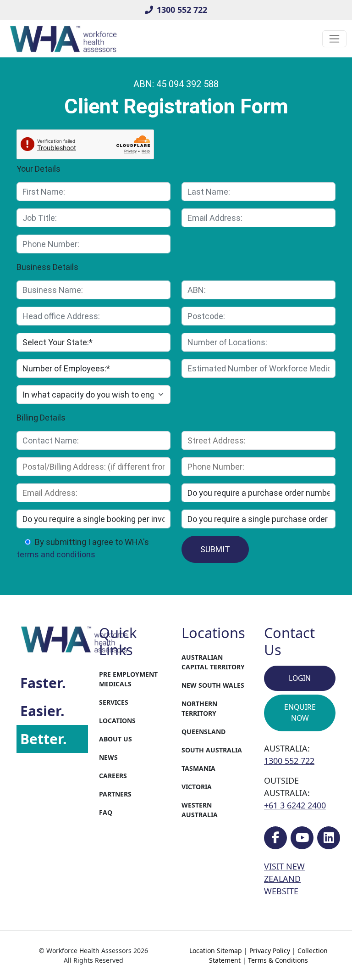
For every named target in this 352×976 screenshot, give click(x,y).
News (108, 757)
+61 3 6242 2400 (295, 805)
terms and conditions (55, 554)
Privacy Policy (269, 950)
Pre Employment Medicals (128, 679)
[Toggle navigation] (334, 38)
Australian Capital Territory (213, 662)
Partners (115, 794)
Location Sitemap (215, 950)
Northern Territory (199, 708)
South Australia (212, 750)
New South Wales (213, 685)
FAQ (105, 812)
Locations (117, 720)
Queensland (204, 731)
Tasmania (198, 768)
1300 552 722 (182, 9)
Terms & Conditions (278, 960)
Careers (113, 775)
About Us (115, 739)
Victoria (197, 786)
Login (300, 678)
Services (113, 702)
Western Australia (200, 810)
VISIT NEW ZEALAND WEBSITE (284, 879)
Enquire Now (300, 712)
